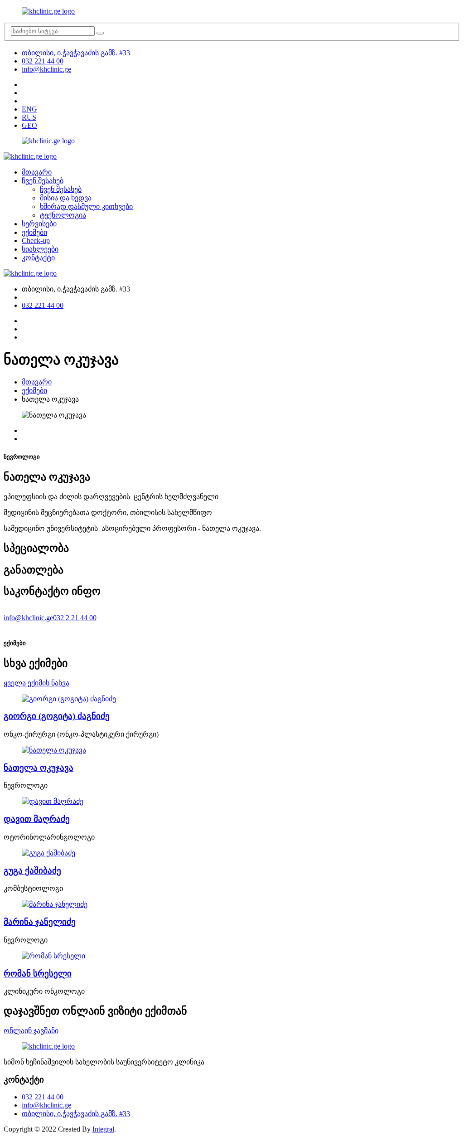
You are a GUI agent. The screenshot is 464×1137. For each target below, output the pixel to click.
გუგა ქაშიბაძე (32, 870)
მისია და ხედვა (66, 198)
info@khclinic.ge (46, 69)
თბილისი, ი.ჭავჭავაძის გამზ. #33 (76, 53)
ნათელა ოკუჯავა (38, 768)
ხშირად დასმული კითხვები (86, 206)
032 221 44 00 (42, 61)
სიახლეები (40, 249)
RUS (29, 117)
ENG (29, 109)
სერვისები (39, 224)
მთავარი (37, 172)
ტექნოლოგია (63, 215)
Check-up (36, 240)
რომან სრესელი (38, 973)
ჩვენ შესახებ (42, 181)
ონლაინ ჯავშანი (31, 1031)
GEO (29, 125)
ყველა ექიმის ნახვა (36, 683)
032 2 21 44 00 (75, 618)
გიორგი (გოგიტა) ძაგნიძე (57, 716)
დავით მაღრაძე (37, 819)
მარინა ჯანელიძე (40, 922)
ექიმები (34, 232)
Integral (103, 1129)
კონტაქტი (38, 258)
